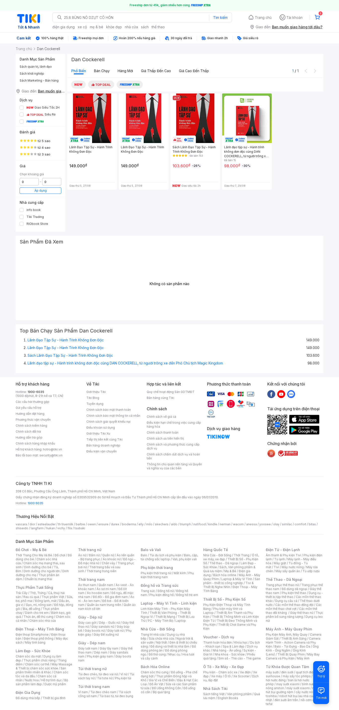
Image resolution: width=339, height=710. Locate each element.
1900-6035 (36, 392)
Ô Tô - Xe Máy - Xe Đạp (223, 667)
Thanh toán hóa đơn (217, 642)
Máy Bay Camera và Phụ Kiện (293, 656)
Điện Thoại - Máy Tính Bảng (40, 629)
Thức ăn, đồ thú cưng (38, 617)
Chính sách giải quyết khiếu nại (108, 421)
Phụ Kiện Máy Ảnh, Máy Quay (286, 634)
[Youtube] (281, 394)
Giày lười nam (87, 648)
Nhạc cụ (174, 654)
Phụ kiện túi (123, 678)
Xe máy (216, 676)
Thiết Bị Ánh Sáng (293, 638)
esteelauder (47, 524)
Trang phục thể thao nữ (282, 585)
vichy (61, 528)
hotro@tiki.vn (52, 449)
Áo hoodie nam (98, 593)
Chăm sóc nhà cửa (42, 620)
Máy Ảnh (303, 658)
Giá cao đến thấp (194, 71)
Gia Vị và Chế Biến (162, 680)
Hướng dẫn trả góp (29, 437)
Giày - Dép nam (91, 643)
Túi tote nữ (104, 678)
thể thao (158, 27)
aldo (174, 524)
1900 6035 (35, 503)
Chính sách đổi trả (28, 431)
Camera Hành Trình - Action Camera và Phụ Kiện (293, 642)
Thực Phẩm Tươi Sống (34, 587)
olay (276, 524)
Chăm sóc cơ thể (37, 664)
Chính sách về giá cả (161, 416)
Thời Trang (241, 555)
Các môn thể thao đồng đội (294, 605)
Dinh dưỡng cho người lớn (42, 571)
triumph (185, 524)
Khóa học (241, 642)
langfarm (37, 528)
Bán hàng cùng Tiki (160, 398)
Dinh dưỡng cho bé (37, 567)
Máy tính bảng (35, 642)
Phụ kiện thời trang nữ (156, 573)
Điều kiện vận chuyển (101, 451)
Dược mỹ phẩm (55, 684)
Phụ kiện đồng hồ (161, 595)
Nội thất (161, 642)
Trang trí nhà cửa (153, 634)
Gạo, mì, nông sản (39, 605)
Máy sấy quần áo (287, 571)
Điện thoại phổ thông (38, 638)
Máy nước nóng (293, 567)
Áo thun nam (87, 585)
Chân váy (108, 563)
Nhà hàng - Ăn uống (227, 650)
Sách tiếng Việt (214, 694)
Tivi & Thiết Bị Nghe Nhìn (228, 585)
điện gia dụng (63, 27)
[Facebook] (271, 394)
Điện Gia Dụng (28, 692)
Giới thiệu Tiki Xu (98, 433)
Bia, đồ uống (31, 609)
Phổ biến (78, 71)
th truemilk (65, 524)
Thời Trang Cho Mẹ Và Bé (34, 555)
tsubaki (79, 528)
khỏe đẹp (114, 27)
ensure (103, 524)
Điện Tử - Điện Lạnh (283, 550)
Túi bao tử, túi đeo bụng (116, 696)
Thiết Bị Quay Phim (291, 654)
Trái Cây (22, 593)
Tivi (276, 567)
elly (141, 524)
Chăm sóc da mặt (28, 656)
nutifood (199, 524)
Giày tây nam (109, 648)
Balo (144, 555)
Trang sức (148, 591)
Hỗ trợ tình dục (51, 680)
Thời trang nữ (90, 550)
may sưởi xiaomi (288, 684)
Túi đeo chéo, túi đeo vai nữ (98, 674)
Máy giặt (280, 563)
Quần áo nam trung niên (104, 605)
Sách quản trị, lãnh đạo (36, 66)
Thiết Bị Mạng (165, 617)
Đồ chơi (60, 555)
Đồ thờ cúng (157, 654)
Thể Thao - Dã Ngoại (284, 579)
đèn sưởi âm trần (286, 700)
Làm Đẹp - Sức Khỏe (33, 651)
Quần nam (106, 585)
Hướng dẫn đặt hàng (30, 413)
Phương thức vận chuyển (33, 419)
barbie (80, 524)
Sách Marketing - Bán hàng (39, 80)
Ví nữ (123, 674)
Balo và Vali (151, 550)
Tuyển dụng (94, 404)
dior (32, 524)
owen (92, 524)
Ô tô (228, 676)
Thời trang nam (91, 579)
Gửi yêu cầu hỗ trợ (28, 408)
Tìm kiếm (220, 17)
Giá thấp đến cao (156, 71)
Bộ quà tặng (161, 692)
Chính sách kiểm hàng (31, 425)
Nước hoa (32, 680)
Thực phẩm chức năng (40, 660)
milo (149, 524)
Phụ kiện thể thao (294, 593)
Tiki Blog (92, 398)
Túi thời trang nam (94, 686)
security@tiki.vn (51, 455)
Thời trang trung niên (101, 571)
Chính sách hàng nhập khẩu (35, 443)
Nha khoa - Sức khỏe (230, 654)
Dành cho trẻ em (37, 613)
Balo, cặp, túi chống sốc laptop (169, 557)
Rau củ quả (31, 597)
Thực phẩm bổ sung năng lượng (294, 615)
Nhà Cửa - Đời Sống (158, 629)
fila (70, 528)
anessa (251, 524)
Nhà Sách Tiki (215, 688)
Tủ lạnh (279, 559)
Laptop (180, 620)
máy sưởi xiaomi (298, 688)
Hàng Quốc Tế (215, 550)
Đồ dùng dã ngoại (294, 589)
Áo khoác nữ (112, 559)
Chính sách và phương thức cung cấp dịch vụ (173, 446)
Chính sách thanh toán (162, 432)
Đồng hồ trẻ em (187, 595)
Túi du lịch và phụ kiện (165, 555)
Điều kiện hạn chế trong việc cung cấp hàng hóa (174, 424)
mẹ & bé (96, 27)
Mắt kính (180, 573)
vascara (21, 524)
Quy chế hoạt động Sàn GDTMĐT (171, 392)
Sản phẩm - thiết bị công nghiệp (231, 581)
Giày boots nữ (95, 630)
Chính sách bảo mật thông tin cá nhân (113, 415)
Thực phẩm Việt (53, 597)
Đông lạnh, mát (46, 601)
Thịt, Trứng (38, 593)
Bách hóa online (224, 575)
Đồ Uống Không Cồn (166, 688)
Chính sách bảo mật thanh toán (108, 410)
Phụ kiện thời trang (157, 567)
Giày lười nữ (115, 630)
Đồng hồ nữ (166, 591)
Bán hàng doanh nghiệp (103, 445)
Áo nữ (82, 555)
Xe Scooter (241, 676)
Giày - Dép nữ (90, 617)
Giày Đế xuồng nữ (106, 634)
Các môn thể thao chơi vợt (294, 607)
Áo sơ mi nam (106, 589)
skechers (162, 524)
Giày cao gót (87, 622)
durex (115, 524)
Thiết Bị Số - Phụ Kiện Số (224, 599)
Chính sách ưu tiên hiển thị (165, 438)
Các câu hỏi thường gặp (32, 402)
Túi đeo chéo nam (103, 692)
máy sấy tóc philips (297, 676)
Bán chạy (102, 71)
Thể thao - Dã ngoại (223, 563)
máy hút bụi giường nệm (292, 690)
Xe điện (245, 672)
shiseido (22, 528)
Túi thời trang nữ (92, 669)
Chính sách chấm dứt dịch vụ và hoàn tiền (173, 456)
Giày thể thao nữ (301, 613)
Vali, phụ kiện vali (184, 559)
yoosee (265, 524)
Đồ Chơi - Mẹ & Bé (31, 550)
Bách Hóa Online (155, 667)
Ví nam (83, 692)
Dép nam (100, 652)
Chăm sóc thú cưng (155, 672)
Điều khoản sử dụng (100, 427)
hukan (50, 528)
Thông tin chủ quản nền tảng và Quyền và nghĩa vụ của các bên (174, 466)
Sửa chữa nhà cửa (161, 638)
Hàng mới (125, 71)
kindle (212, 524)
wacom (238, 524)
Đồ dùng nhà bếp (28, 698)
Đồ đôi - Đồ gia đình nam (110, 597)
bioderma (129, 524)
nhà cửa (131, 27)
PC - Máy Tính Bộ (160, 620)
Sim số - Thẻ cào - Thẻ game (239, 658)
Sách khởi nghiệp (32, 73)
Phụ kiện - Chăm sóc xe (220, 672)
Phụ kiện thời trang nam (167, 575)
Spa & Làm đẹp (233, 646)
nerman (225, 524)
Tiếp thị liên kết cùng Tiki (104, 439)
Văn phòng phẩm (239, 694)
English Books (228, 698)
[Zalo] (291, 394)
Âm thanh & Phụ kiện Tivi (283, 555)
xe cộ (82, 27)
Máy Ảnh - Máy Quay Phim (289, 629)
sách (145, 27)
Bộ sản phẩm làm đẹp (42, 682)
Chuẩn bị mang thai (38, 579)
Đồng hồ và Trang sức (159, 585)
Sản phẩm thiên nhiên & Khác (41, 670)
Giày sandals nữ (102, 626)
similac (287, 524)
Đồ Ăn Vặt (156, 684)
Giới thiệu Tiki (96, 392)
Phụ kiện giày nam (100, 656)
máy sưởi (272, 672)
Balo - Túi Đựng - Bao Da (292, 646)
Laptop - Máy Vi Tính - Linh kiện (169, 603)
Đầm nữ (94, 555)
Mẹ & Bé (230, 571)
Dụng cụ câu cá (286, 601)
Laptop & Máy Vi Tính (236, 579)
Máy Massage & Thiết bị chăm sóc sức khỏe (44, 666)
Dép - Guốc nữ (109, 622)
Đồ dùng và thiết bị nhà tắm (169, 646)
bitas (312, 524)
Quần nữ (108, 555)
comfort (300, 524)
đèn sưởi (287, 672)
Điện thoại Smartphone (32, 634)
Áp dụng (40, 190)
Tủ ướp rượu (311, 571)
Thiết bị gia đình (54, 698)
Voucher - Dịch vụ (218, 637)
